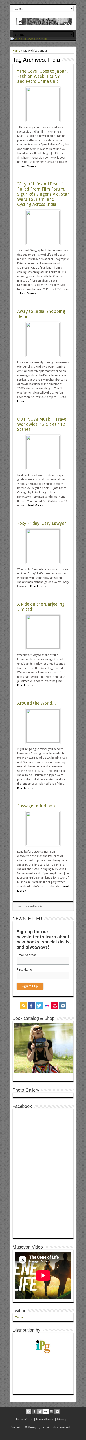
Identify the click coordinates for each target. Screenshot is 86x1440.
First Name (24, 969)
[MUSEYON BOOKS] (44, 21)
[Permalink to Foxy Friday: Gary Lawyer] (43, 561)
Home (16, 50)
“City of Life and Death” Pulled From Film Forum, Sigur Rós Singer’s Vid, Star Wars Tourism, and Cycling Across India (43, 194)
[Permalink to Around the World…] (43, 741)
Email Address (26, 955)
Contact (15, 1427)
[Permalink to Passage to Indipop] (43, 844)
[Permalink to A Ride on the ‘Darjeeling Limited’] (43, 647)
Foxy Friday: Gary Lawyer (41, 523)
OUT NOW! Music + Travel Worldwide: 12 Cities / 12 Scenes (42, 424)
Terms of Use (23, 1419)
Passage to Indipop (36, 805)
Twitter (19, 1310)
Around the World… (36, 703)
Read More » (28, 166)
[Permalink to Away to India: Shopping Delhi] (43, 355)
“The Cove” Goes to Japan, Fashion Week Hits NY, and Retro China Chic (42, 76)
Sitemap (62, 1419)
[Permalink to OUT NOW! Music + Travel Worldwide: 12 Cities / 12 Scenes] (43, 467)
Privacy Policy (44, 1419)
